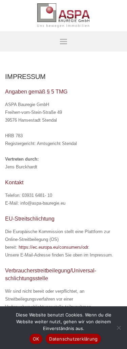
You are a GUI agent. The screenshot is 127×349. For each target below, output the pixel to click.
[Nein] (118, 327)
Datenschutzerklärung (73, 339)
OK (36, 339)
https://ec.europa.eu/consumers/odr (53, 247)
